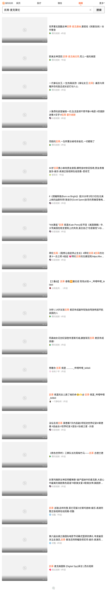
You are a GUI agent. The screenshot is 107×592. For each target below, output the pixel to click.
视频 (81, 3)
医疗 (39, 3)
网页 (18, 3)
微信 (60, 3)
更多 (101, 3)
